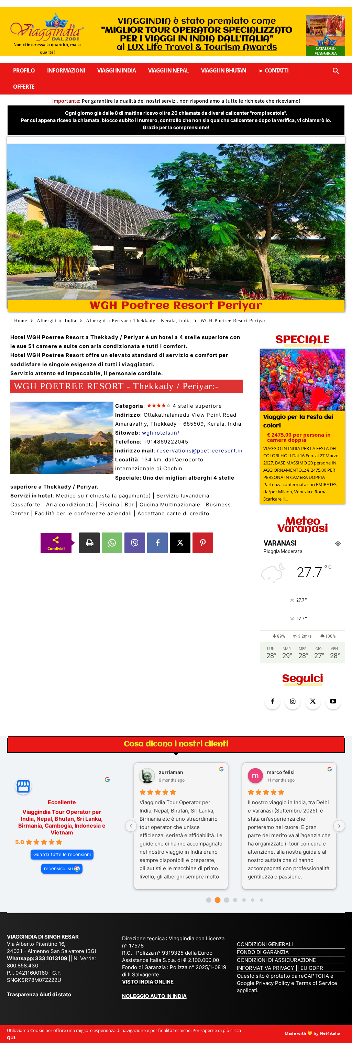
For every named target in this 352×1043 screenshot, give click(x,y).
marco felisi (281, 772)
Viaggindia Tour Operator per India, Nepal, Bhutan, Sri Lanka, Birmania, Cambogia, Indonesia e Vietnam (62, 822)
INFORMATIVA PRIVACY (265, 968)
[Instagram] (292, 701)
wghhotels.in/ (160, 432)
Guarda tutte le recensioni (62, 854)
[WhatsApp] (112, 542)
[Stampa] (89, 542)
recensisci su (58, 868)
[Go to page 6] (261, 900)
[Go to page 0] (208, 899)
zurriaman (171, 772)
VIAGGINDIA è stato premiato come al (197, 34)
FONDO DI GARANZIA (263, 952)
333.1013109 (51, 958)
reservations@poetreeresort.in (200, 450)
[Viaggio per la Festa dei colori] (302, 381)
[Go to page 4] (244, 900)
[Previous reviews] (131, 826)
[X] (180, 542)
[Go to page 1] (217, 900)
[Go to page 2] (226, 899)
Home (20, 320)
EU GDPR (311, 968)
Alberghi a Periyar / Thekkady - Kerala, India (138, 320)
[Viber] (134, 542)
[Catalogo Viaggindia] (325, 35)
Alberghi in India (56, 320)
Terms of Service (316, 983)
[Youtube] (333, 701)
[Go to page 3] (235, 900)
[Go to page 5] (252, 900)
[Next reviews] (339, 826)
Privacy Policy (273, 983)
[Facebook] (157, 542)
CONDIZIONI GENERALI (265, 944)
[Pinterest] (202, 542)
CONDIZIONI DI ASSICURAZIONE (276, 960)
